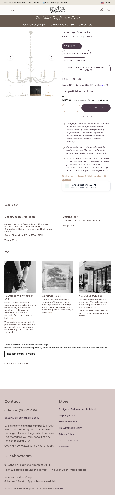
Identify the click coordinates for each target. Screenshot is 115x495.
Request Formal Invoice (21, 353)
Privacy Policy (66, 434)
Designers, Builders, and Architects (78, 409)
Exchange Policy (68, 421)
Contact (64, 446)
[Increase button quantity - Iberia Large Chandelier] (76, 108)
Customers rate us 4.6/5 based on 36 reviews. (84, 177)
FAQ (6, 252)
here (11, 318)
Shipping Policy (67, 415)
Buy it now (86, 116)
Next (52, 57)
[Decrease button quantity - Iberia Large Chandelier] (65, 108)
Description (11, 205)
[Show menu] (6, 9)
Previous (10, 57)
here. (60, 488)
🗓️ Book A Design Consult (54, 2)
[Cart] (108, 9)
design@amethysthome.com (21, 418)
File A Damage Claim (70, 427)
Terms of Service (68, 440)
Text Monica (33, 3)
